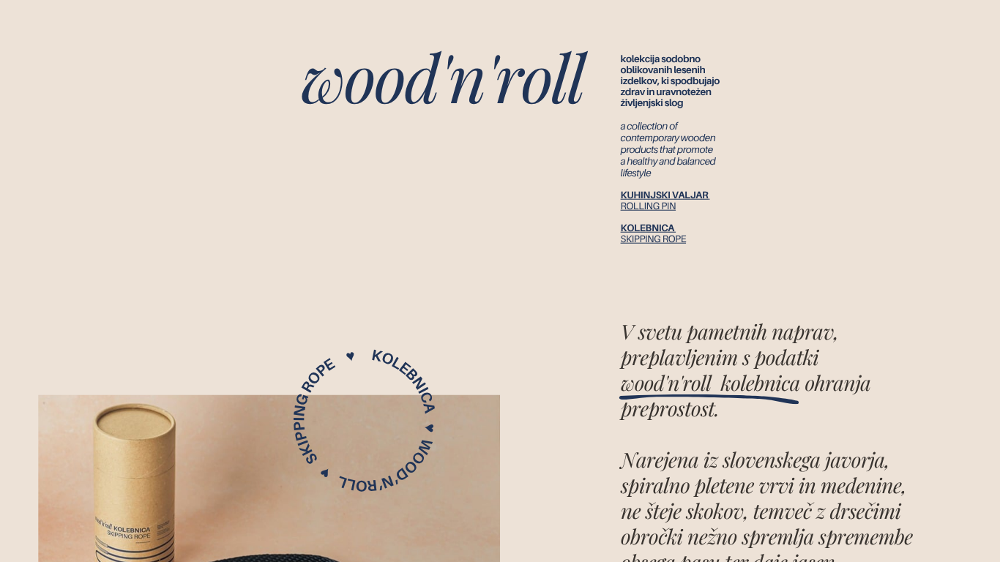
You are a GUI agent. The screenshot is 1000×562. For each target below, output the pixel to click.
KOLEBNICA (647, 228)
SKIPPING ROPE (653, 239)
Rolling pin (648, 206)
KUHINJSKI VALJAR (665, 195)
